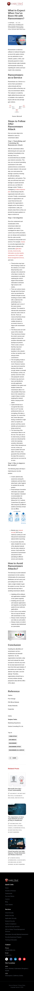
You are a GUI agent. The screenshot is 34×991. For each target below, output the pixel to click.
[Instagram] (20, 959)
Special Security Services (12, 926)
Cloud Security (21, 860)
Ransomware (12, 743)
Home (7, 888)
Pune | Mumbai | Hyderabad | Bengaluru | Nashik (16, 969)
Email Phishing (12, 26)
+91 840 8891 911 (10, 950)
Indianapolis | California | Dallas (14, 975)
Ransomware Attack (15, 746)
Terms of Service (13, 985)
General (10, 827)
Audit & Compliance (10, 924)
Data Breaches (19, 24)
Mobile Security (9, 915)
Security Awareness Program (13, 937)
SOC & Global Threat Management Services (15, 930)
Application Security (10, 918)
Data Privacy (13, 793)
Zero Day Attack (19, 797)
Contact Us (8, 955)
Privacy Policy (21, 985)
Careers (7, 899)
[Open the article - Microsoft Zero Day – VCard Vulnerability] (12, 779)
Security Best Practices (18, 29)
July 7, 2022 (18, 22)
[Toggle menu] (28, 3)
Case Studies (9, 904)
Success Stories (9, 896)
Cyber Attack (11, 24)
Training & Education (11, 940)
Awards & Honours (10, 890)
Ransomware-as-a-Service (16, 750)
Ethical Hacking (18, 825)
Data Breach (12, 739)
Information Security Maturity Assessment (16, 934)
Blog (6, 902)
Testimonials (8, 893)
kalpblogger (12, 22)
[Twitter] (7, 959)
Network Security (10, 921)
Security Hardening (13, 832)
